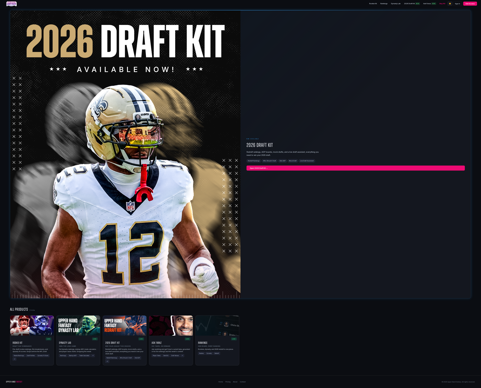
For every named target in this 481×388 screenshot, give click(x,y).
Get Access (470, 4)
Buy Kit (442, 4)
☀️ (450, 3)
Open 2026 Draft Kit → (259, 168)
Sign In (457, 4)
